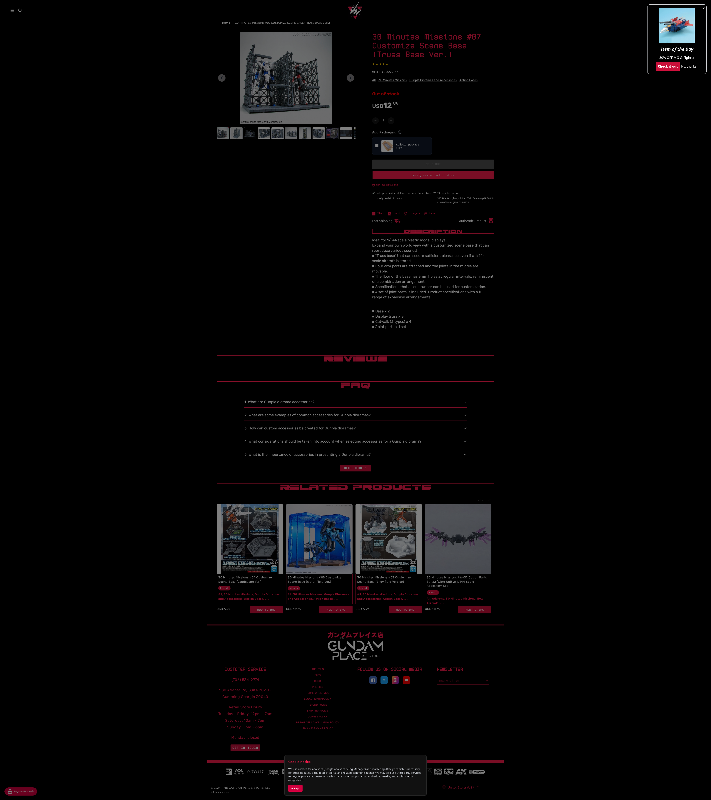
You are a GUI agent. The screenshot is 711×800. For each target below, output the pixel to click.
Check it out (668, 66)
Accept (295, 788)
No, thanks (688, 66)
